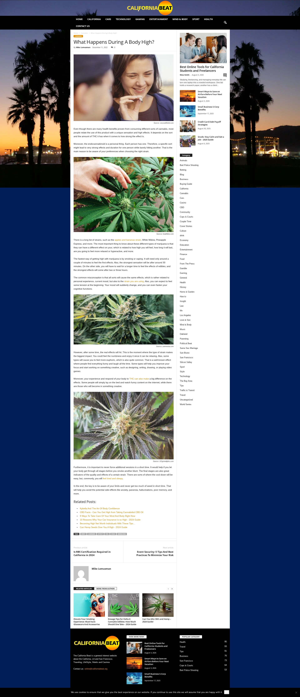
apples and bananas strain (128, 240)
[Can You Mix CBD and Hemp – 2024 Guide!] (158, 605)
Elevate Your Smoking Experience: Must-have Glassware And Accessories (87, 622)
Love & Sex (185, 320)
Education (184, 245)
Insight (183, 301)
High (113, 534)
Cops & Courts (186, 217)
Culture (183, 231)
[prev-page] (168, 588)
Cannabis (84, 33)
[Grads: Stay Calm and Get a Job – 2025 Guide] (187, 141)
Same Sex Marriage (189, 348)
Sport (195, 19)
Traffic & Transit (187, 390)
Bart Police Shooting (189, 165)
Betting (183, 170)
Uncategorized (186, 400)
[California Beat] (150, 8)
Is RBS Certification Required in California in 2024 (92, 553)
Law (181, 306)
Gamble (183, 268)
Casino (183, 203)
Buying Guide (186, 184)
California (94, 19)
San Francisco (186, 357)
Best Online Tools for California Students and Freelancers (202, 69)
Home (79, 19)
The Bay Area (186, 381)
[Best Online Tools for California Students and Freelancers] (203, 48)
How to (183, 296)
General (183, 278)
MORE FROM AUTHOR (105, 588)
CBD (182, 207)
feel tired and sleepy (113, 478)
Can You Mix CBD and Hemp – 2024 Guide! (156, 620)
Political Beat (186, 343)
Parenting (184, 339)
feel (107, 534)
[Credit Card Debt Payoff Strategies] (187, 126)
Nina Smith (184, 75)
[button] (225, 22)
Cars (108, 19)
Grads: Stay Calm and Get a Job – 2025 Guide (211, 138)
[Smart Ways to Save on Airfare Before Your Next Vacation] (187, 96)
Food (182, 259)
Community (185, 212)
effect (100, 534)
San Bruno (184, 353)
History (183, 287)
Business (184, 179)
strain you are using (134, 281)
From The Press (187, 264)
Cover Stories (186, 226)
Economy (184, 240)
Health (208, 19)
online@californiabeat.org (96, 669)
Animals (183, 160)
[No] (296, 692)
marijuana (122, 534)
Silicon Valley (186, 362)
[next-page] (172, 588)
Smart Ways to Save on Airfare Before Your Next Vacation (210, 94)
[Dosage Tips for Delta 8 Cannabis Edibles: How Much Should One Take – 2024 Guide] (123, 605)
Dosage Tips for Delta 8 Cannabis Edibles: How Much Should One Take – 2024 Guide (122, 622)
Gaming (140, 19)
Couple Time (185, 221)
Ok (226, 692)
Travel (182, 395)
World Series (185, 404)
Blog (182, 174)
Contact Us (83, 26)
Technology (123, 19)
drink (182, 235)
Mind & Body (180, 19)
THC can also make (139, 378)
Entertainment (158, 19)
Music (182, 329)
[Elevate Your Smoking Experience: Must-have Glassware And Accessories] (89, 605)
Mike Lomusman (83, 47)
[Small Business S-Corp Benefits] (187, 111)
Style (182, 371)
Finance (183, 254)
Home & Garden (187, 292)
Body (83, 534)
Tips (182, 385)
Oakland (183, 334)
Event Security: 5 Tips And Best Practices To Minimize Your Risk (154, 553)
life (181, 310)
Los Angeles (185, 315)
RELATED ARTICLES (84, 588)
